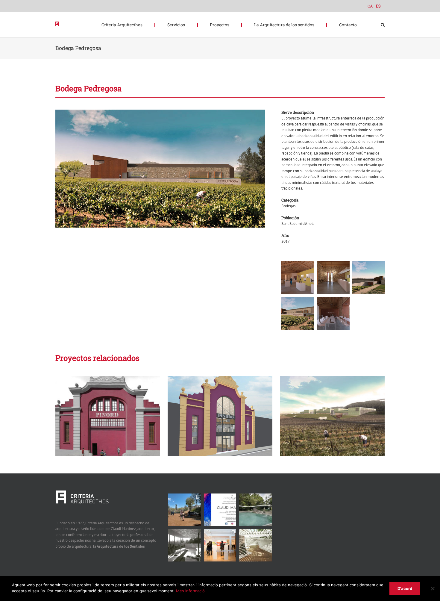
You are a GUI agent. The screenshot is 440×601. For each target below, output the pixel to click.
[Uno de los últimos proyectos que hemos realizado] (184, 509)
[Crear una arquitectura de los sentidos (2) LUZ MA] (255, 545)
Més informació (190, 590)
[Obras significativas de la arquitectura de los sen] (255, 509)
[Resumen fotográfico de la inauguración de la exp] (220, 545)
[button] (383, 24)
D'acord (404, 588)
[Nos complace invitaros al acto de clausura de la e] (220, 509)
